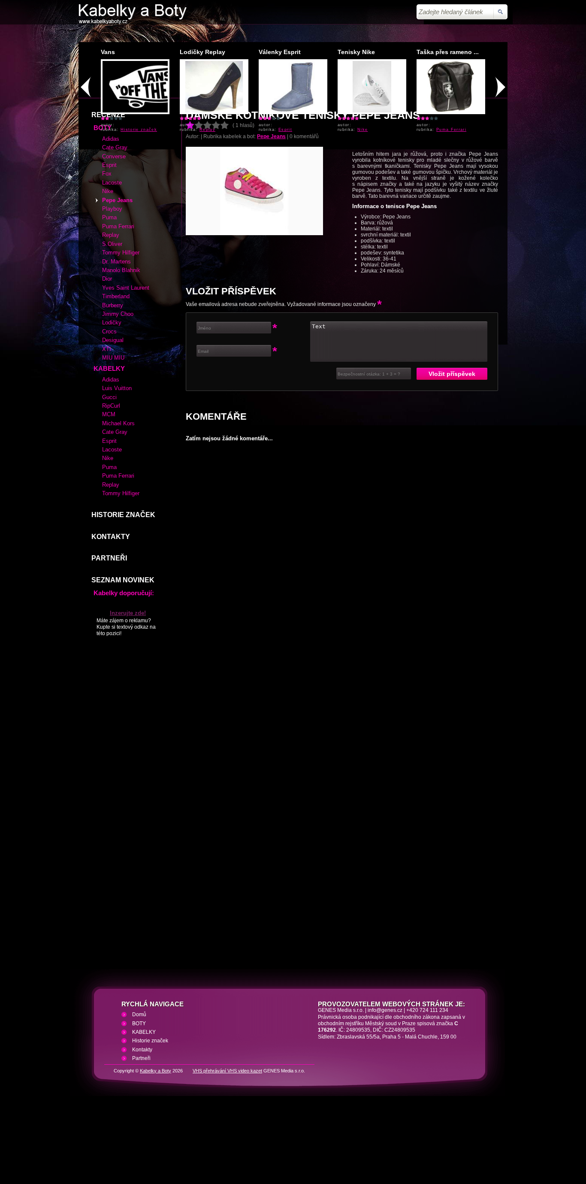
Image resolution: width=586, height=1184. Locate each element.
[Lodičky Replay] (214, 111)
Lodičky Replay (202, 51)
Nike (362, 129)
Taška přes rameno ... (448, 51)
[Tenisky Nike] (372, 111)
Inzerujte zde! (128, 675)
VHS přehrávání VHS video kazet (227, 1133)
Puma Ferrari (451, 129)
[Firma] (133, 22)
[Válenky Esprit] (293, 111)
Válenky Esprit (280, 51)
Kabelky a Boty (155, 1133)
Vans (108, 51)
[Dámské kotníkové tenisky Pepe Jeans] (254, 296)
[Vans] (158, 111)
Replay (207, 129)
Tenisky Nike (356, 51)
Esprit (285, 129)
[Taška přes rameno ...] (451, 111)
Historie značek (139, 129)
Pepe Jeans (271, 199)
